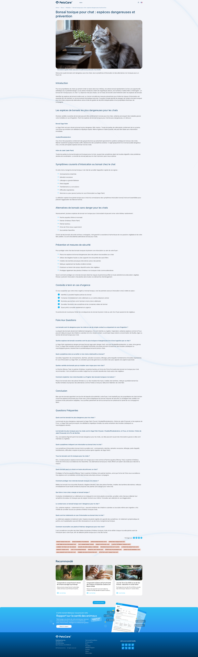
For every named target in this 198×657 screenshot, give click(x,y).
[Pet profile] (138, 2)
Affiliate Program (90, 647)
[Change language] (141, 2)
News (62, 7)
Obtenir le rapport (63, 626)
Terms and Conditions (91, 640)
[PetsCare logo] (64, 2)
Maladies (68, 7)
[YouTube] (129, 645)
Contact (87, 649)
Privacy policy (89, 642)
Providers (88, 645)
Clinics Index (88, 653)
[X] (126, 648)
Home (57, 7)
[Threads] (132, 648)
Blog (81, 2)
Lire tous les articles (99, 602)
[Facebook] (123, 645)
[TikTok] (132, 645)
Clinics (87, 651)
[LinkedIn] (129, 648)
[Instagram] (126, 645)
